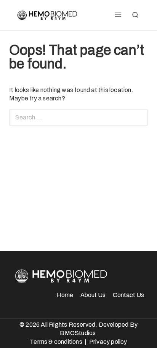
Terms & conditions (56, 341)
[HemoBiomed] (46, 15)
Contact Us (128, 295)
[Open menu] (118, 15)
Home (64, 295)
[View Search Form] (135, 15)
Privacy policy (108, 341)
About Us (93, 295)
